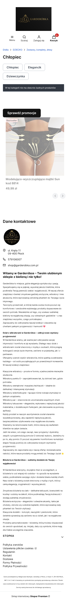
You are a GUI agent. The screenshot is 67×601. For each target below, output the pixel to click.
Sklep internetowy (29, 596)
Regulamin (9, 551)
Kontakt (7, 555)
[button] (12, 39)
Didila (6, 49)
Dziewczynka (16, 76)
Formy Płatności (12, 562)
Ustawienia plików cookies (18, 548)
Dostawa (8, 558)
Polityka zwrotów (13, 544)
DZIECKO (17, 49)
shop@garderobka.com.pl (23, 265)
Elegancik (34, 67)
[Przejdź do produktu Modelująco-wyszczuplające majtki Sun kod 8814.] (35, 146)
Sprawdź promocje (21, 113)
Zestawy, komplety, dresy (39, 49)
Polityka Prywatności (15, 566)
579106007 (15, 259)
